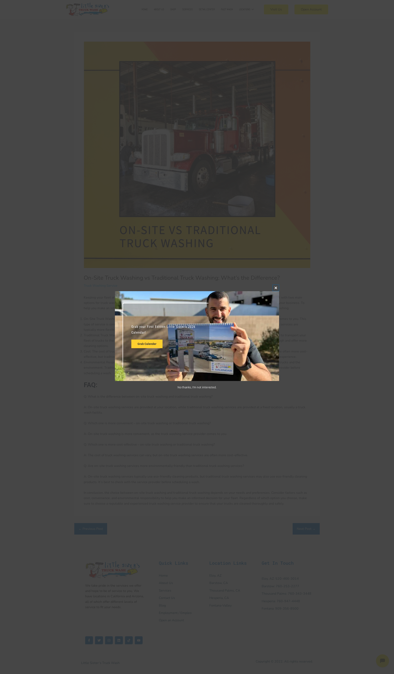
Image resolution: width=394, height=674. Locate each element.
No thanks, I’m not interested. (197, 387)
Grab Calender (146, 344)
